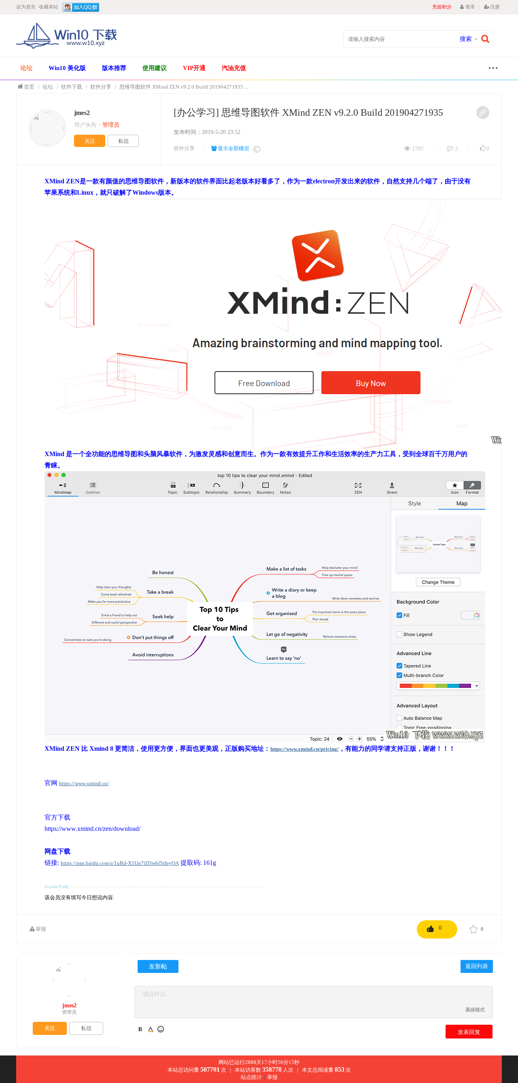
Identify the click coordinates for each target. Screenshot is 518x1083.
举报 (41, 929)
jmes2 (82, 112)
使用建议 (154, 68)
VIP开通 (194, 68)
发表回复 (469, 1032)
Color (150, 1029)
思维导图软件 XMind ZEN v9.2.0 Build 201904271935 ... (183, 87)
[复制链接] (482, 112)
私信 (123, 141)
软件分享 (100, 87)
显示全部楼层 (233, 148)
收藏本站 (48, 7)
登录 (470, 7)
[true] (487, 39)
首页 (29, 87)
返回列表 (476, 966)
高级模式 (475, 1010)
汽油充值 (234, 68)
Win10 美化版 (67, 68)
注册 (495, 7)
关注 (90, 141)
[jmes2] (47, 128)
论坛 (26, 68)
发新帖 (158, 966)
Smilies (161, 1029)
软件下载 (71, 87)
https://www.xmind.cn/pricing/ (304, 749)
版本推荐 (114, 68)
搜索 (466, 39)
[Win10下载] (66, 48)
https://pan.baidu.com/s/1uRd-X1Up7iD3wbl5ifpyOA (120, 863)
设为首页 (26, 7)
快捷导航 (490, 69)
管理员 (69, 1012)
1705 (417, 149)
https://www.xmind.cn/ (84, 783)
